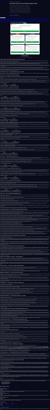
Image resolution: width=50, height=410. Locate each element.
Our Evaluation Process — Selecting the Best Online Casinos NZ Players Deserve (12, 21)
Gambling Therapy (14, 403)
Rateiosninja (1, 0)
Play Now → (25, 31)
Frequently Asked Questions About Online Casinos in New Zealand (28, 21)
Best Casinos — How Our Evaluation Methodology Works (37, 18)
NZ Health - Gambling (9, 403)
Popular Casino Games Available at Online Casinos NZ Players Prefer (8, 18)
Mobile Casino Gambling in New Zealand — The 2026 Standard (18, 19)
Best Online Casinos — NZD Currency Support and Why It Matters (32, 19)
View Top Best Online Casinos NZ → (14, 14)
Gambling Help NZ (3, 403)
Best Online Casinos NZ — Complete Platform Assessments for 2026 (23, 18)
